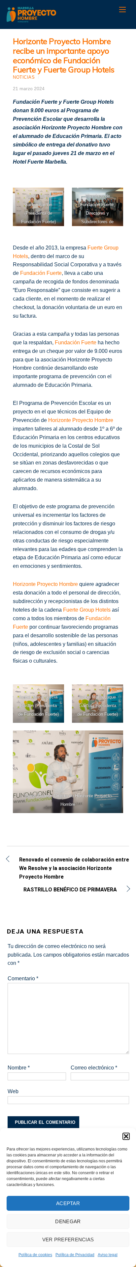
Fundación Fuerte (41, 273)
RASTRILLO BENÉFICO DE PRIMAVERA (62, 890)
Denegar (68, 1221)
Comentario (23, 978)
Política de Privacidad (74, 1255)
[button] (126, 1136)
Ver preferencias (68, 1239)
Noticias (24, 77)
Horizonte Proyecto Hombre (80, 420)
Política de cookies (35, 1255)
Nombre (19, 1067)
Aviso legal (108, 1255)
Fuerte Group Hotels (87, 610)
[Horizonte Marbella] (31, 19)
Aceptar (68, 1203)
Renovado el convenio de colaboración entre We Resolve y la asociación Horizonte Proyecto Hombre (74, 868)
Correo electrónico (94, 1067)
